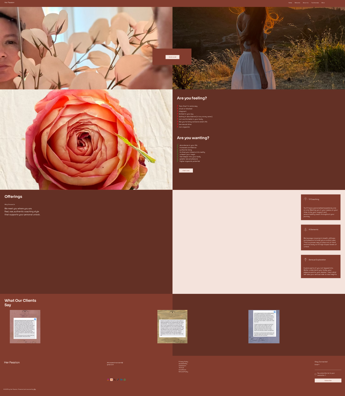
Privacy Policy (183, 362)
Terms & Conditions (182, 369)
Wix (35, 389)
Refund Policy (183, 372)
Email (317, 365)
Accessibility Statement (183, 365)
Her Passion (9, 2)
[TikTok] (118, 379)
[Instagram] (108, 379)
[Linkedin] (121, 379)
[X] (115, 379)
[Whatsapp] (125, 379)
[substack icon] (111, 379)
